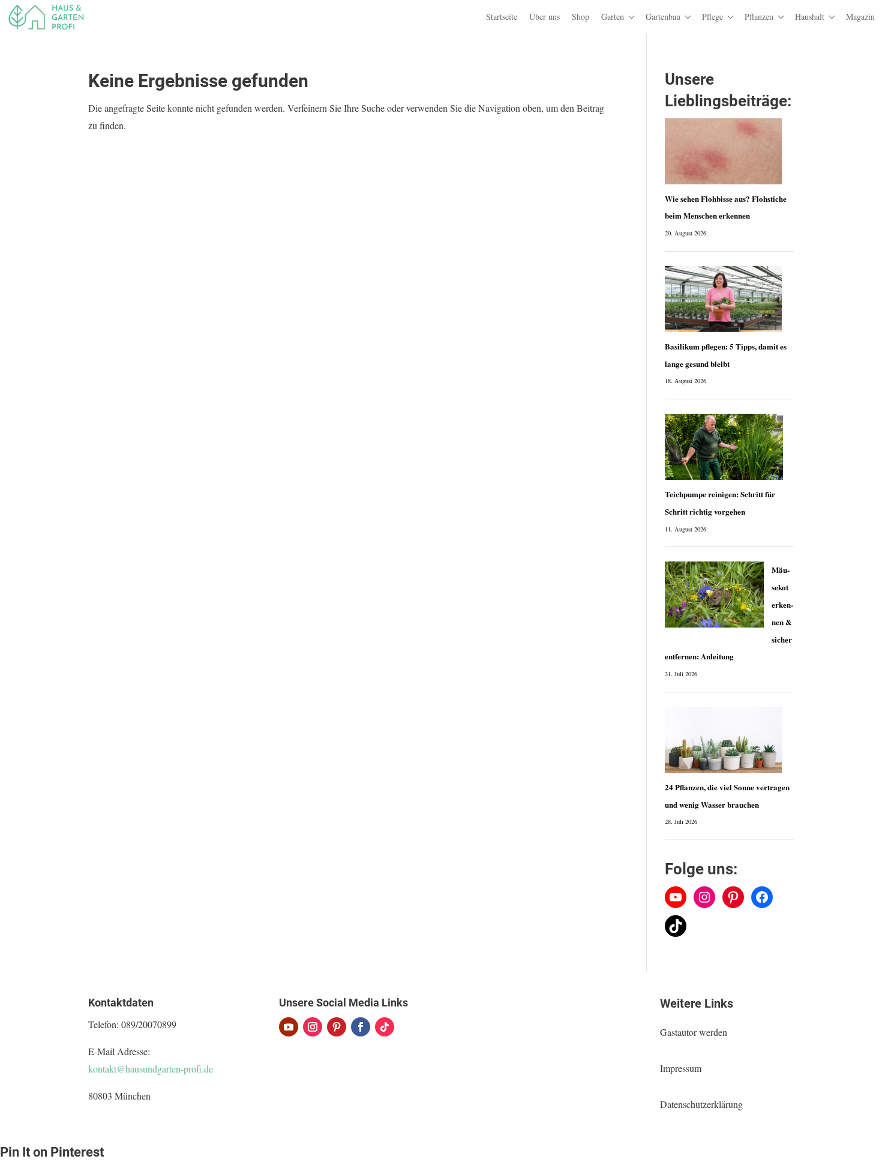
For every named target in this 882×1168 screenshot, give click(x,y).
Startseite (501, 16)
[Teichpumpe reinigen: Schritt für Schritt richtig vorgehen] (724, 447)
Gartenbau (663, 16)
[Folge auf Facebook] (360, 1026)
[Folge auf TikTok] (384, 1026)
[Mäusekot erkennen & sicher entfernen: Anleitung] (714, 594)
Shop (580, 16)
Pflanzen (759, 16)
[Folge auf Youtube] (288, 1026)
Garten (612, 16)
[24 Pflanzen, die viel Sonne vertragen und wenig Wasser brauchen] (723, 740)
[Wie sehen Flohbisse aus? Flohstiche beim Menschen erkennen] (723, 151)
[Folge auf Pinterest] (336, 1026)
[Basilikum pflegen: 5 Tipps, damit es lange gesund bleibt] (723, 299)
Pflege (712, 16)
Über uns (544, 16)
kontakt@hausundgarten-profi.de (150, 1068)
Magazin (860, 16)
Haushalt (809, 16)
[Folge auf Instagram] (312, 1026)
